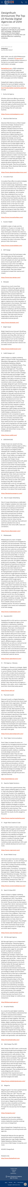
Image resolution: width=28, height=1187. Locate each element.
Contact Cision (13, 1168)
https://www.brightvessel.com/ (11, 349)
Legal (6, 1182)
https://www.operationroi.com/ (11, 658)
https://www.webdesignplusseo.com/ (13, 1081)
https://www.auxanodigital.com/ (11, 245)
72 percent (18, 58)
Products (14, 1170)
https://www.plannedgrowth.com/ (12, 734)
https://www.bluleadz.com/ (10, 322)
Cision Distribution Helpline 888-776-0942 (14, 1177)
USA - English (5, 25)
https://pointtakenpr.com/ (9, 779)
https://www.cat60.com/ (9, 435)
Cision (16, 1184)
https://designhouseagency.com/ (11, 493)
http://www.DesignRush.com (10, 1158)
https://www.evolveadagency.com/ (12, 114)
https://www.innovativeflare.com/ (12, 217)
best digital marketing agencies (13, 88)
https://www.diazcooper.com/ (10, 531)
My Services (13, 1173)
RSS (14, 1182)
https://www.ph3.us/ (7, 690)
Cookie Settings (20, 1182)
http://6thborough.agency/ (9, 1002)
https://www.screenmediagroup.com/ (13, 886)
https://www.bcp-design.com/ (10, 277)
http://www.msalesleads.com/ (11, 611)
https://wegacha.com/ (8, 1113)
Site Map (10, 1182)
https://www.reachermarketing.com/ (13, 818)
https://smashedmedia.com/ (10, 1040)
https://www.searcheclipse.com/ (11, 933)
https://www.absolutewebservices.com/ (14, 172)
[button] (22, 2)
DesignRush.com (6, 68)
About (13, 1171)
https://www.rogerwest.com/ (10, 850)
